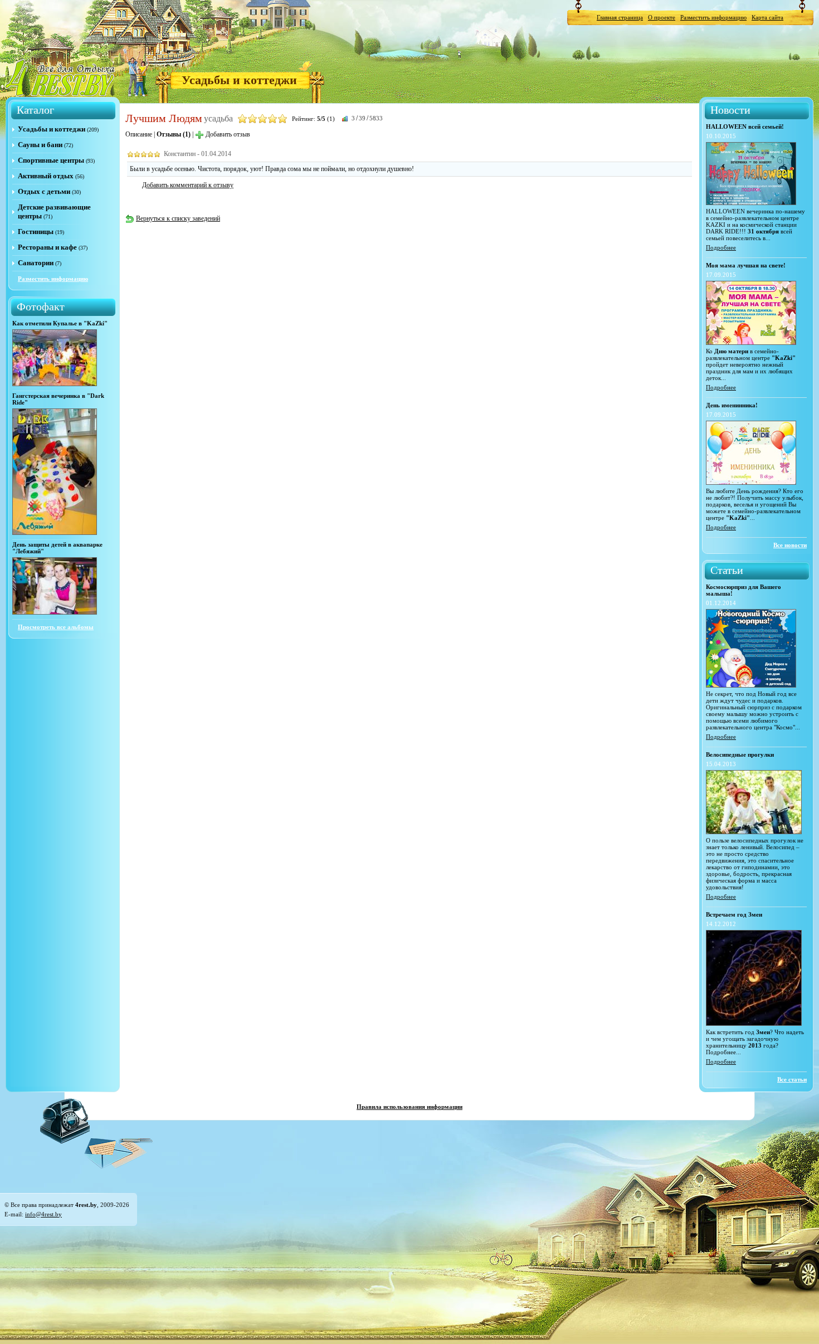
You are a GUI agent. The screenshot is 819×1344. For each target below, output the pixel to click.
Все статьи (792, 1079)
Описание (138, 134)
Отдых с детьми (44, 191)
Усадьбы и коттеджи (239, 80)
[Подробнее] (751, 203)
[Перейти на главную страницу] (61, 77)
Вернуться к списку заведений (178, 218)
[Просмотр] (54, 384)
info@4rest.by (43, 1214)
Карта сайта (767, 17)
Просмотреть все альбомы (56, 627)
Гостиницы (35, 231)
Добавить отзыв (228, 134)
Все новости (790, 545)
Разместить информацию (713, 17)
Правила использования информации (409, 1106)
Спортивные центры (51, 160)
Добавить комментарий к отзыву (187, 185)
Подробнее (721, 247)
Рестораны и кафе (47, 247)
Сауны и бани (40, 144)
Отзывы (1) (174, 134)
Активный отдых (46, 176)
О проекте (661, 17)
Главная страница (620, 17)
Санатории (35, 263)
